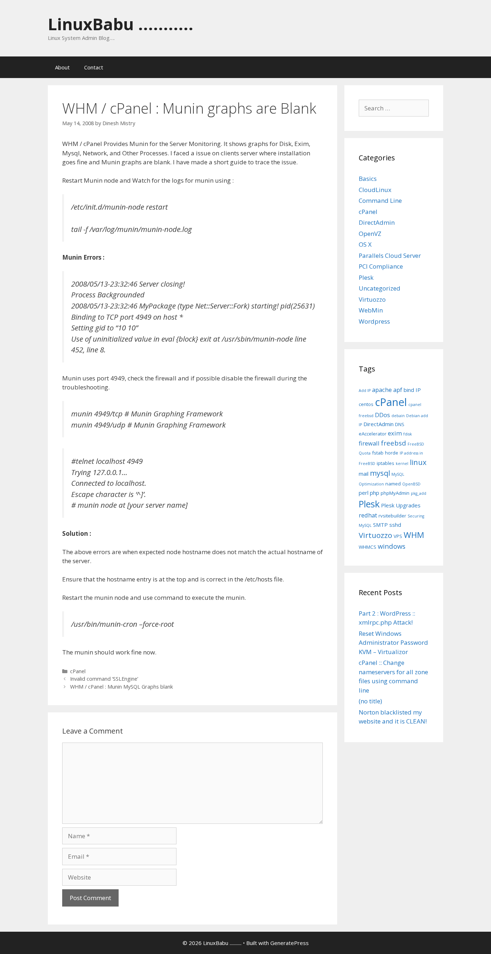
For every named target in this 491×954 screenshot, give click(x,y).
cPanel (78, 671)
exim (395, 433)
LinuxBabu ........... (120, 24)
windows (391, 546)
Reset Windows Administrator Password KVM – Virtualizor (393, 642)
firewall (369, 443)
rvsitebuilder (392, 515)
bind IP (412, 389)
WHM (414, 534)
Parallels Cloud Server (390, 255)
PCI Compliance (381, 266)
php (374, 492)
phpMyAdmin (395, 493)
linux (418, 462)
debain (398, 415)
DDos (382, 415)
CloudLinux (375, 190)
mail (363, 473)
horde (391, 452)
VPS (398, 536)
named (393, 483)
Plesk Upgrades (401, 505)
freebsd (393, 442)
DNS (399, 424)
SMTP (380, 524)
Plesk (366, 277)
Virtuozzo (372, 299)
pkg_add (418, 493)
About (62, 67)
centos (366, 404)
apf (397, 389)
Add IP (365, 390)
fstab (378, 452)
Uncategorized (379, 288)
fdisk (407, 434)
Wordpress (374, 321)
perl (363, 492)
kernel (402, 463)
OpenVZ (370, 233)
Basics (368, 178)
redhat (368, 515)
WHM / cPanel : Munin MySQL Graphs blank (121, 686)
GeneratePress (289, 942)
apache (382, 389)
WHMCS (367, 547)
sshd (395, 524)
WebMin (371, 310)
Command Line (380, 200)
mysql (380, 473)
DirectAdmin (377, 222)
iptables (385, 463)
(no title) (370, 701)
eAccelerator (372, 433)
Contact (93, 67)
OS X (365, 244)
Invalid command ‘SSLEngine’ (104, 678)
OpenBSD (411, 484)
